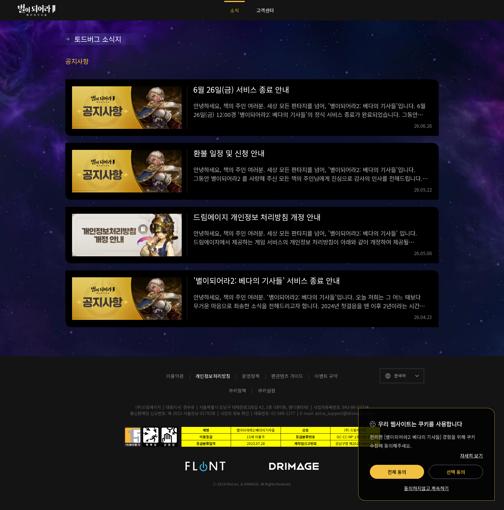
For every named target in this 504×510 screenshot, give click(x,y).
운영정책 (251, 375)
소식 (234, 10)
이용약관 (175, 375)
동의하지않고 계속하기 (426, 488)
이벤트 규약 (326, 375)
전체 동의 (397, 471)
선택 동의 (456, 471)
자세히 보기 (471, 455)
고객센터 (265, 10)
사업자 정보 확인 (234, 413)
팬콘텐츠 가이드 (287, 375)
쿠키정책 (237, 390)
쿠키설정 (266, 390)
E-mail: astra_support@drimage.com (337, 413)
